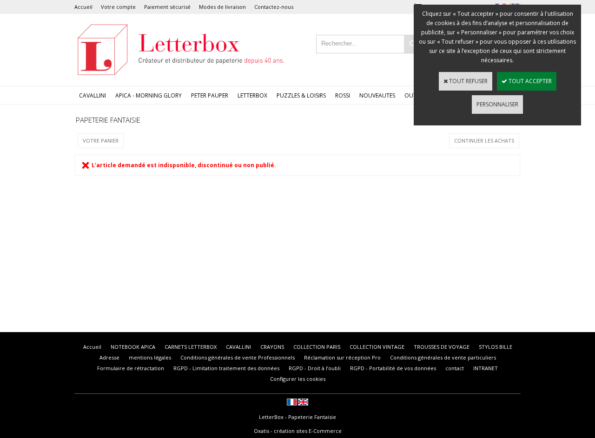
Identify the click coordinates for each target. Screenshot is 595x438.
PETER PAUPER (209, 95)
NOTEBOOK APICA (133, 346)
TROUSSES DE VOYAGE (441, 346)
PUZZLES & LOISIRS (301, 95)
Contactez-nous (273, 6)
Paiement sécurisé (167, 6)
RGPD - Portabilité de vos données (393, 368)
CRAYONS (272, 346)
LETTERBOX (252, 95)
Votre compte (118, 6)
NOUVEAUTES (377, 95)
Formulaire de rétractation (130, 368)
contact (454, 368)
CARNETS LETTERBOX (191, 346)
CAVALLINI (92, 95)
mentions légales (150, 357)
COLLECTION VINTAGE (377, 346)
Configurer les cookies (297, 378)
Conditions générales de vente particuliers (443, 357)
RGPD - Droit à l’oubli (315, 368)
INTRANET (485, 368)
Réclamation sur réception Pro (342, 357)
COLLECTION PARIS (316, 346)
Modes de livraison (222, 6)
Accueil (83, 6)
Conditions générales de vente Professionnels (237, 357)
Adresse (109, 357)
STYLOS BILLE (495, 346)
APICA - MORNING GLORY (148, 95)
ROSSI (342, 95)
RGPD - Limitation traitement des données (226, 368)
